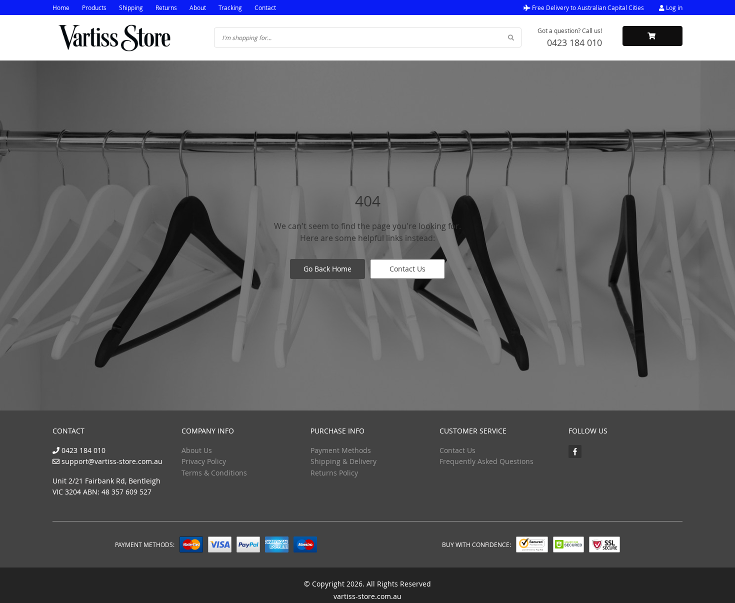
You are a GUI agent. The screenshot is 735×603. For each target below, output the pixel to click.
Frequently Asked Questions (487, 461)
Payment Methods (340, 450)
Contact (265, 8)
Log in (673, 8)
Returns (166, 8)
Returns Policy (334, 473)
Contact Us (408, 269)
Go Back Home (328, 269)
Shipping (131, 8)
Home (61, 8)
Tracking (230, 8)
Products (94, 8)
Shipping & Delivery (343, 461)
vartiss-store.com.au (368, 596)
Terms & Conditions (214, 473)
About (198, 8)
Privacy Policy (204, 461)
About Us (197, 450)
